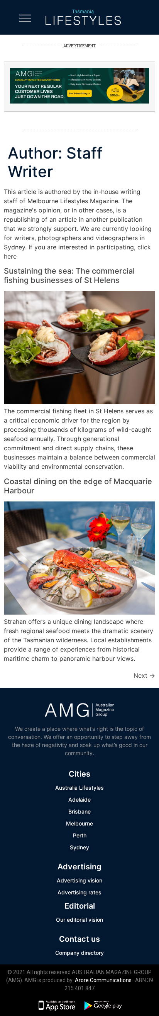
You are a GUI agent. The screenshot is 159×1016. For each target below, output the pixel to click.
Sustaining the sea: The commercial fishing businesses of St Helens (69, 275)
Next (144, 675)
